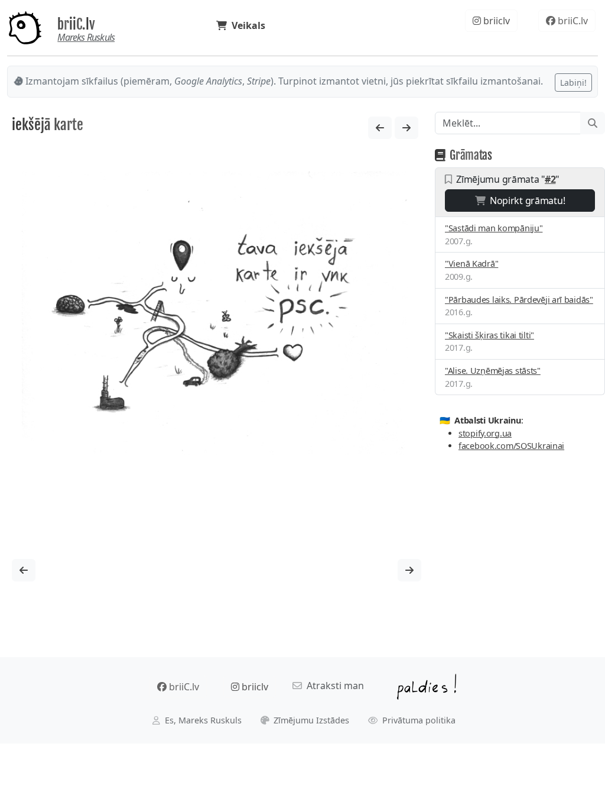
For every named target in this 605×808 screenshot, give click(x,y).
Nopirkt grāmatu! (525, 200)
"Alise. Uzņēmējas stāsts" (493, 370)
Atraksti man (333, 685)
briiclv (495, 20)
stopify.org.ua (485, 433)
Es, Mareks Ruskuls (202, 720)
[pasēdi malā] (380, 128)
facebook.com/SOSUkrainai (511, 445)
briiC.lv (76, 24)
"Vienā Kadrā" (471, 263)
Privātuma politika (418, 720)
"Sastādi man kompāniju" (493, 228)
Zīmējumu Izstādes (310, 720)
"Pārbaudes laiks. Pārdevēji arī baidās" (519, 299)
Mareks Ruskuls (86, 37)
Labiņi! (573, 82)
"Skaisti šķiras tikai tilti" (489, 335)
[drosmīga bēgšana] (406, 128)
